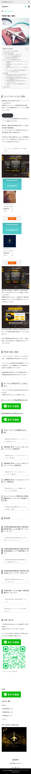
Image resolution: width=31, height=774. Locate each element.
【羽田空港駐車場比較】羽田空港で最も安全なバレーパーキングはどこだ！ (16, 81)
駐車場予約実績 (7, 115)
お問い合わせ (7, 87)
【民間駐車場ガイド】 (7, 712)
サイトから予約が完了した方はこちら (13, 54)
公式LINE (11, 628)
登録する (12, 218)
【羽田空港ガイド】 (7, 715)
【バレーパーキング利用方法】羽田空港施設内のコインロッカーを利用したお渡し (16, 71)
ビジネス (4, 719)
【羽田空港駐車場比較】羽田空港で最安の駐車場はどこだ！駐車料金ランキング (16, 78)
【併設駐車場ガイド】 (7, 708)
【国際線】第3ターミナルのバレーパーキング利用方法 (16, 68)
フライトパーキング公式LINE (9, 671)
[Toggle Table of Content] (26, 48)
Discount (4, 705)
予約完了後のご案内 (8, 53)
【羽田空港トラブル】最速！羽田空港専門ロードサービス (16, 84)
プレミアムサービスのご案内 (11, 51)
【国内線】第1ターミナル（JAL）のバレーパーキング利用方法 (16, 62)
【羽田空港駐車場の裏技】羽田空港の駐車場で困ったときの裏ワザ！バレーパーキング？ (16, 75)
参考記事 (6, 73)
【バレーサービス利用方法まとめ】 (12, 59)
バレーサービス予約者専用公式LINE (13, 56)
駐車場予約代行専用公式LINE (12, 57)
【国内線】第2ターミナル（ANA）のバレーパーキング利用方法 (17, 65)
